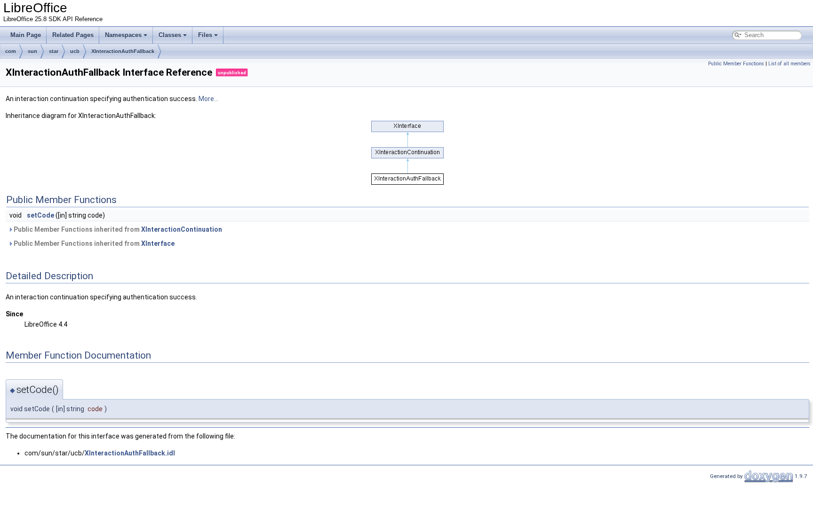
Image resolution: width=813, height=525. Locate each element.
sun (32, 51)
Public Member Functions (736, 64)
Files (205, 35)
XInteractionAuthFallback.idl (130, 453)
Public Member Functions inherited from (117, 229)
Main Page (25, 35)
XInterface (158, 243)
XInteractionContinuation (181, 229)
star (53, 51)
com (10, 51)
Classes (170, 35)
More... (208, 98)
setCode (40, 215)
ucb (75, 51)
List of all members (789, 64)
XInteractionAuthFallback (122, 51)
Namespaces (123, 35)
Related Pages (73, 35)
